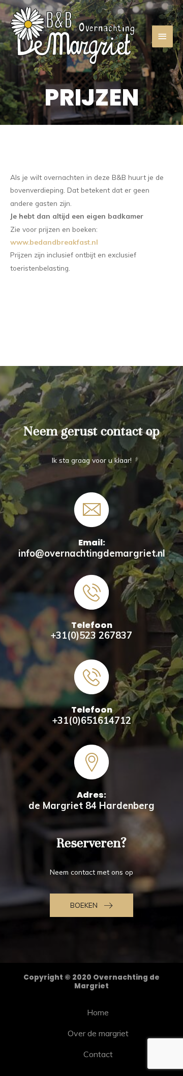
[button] (91, 905)
